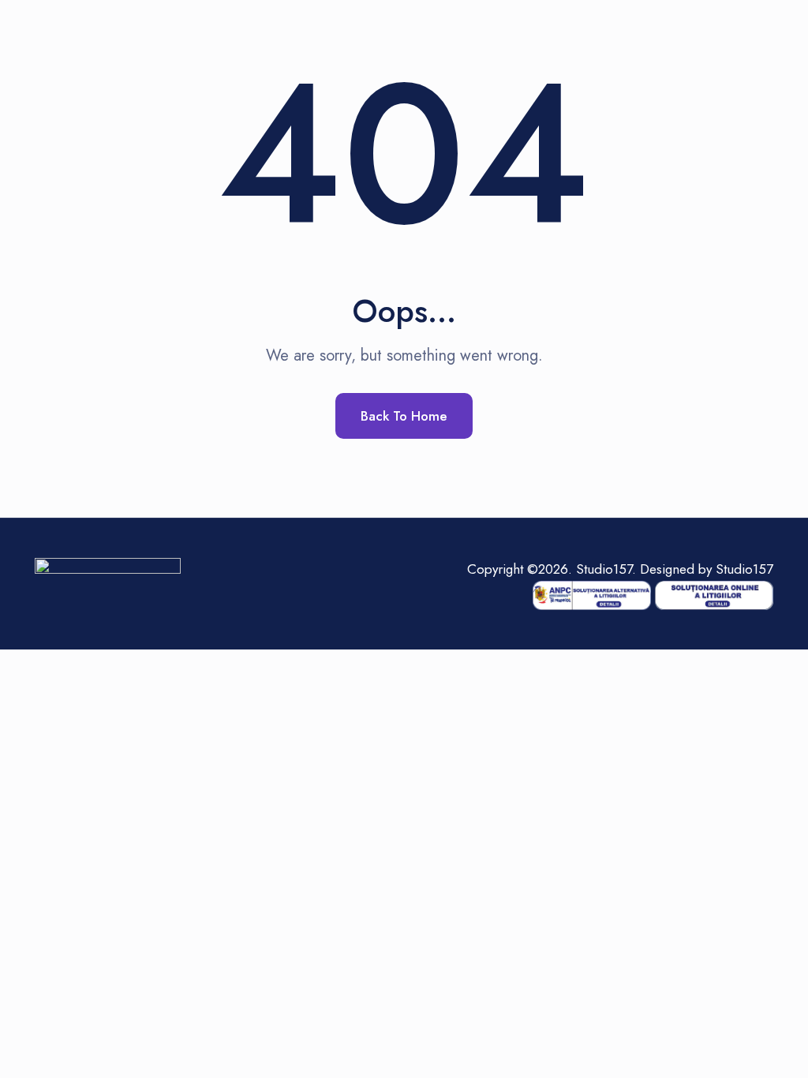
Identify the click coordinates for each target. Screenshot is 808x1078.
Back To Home (404, 415)
